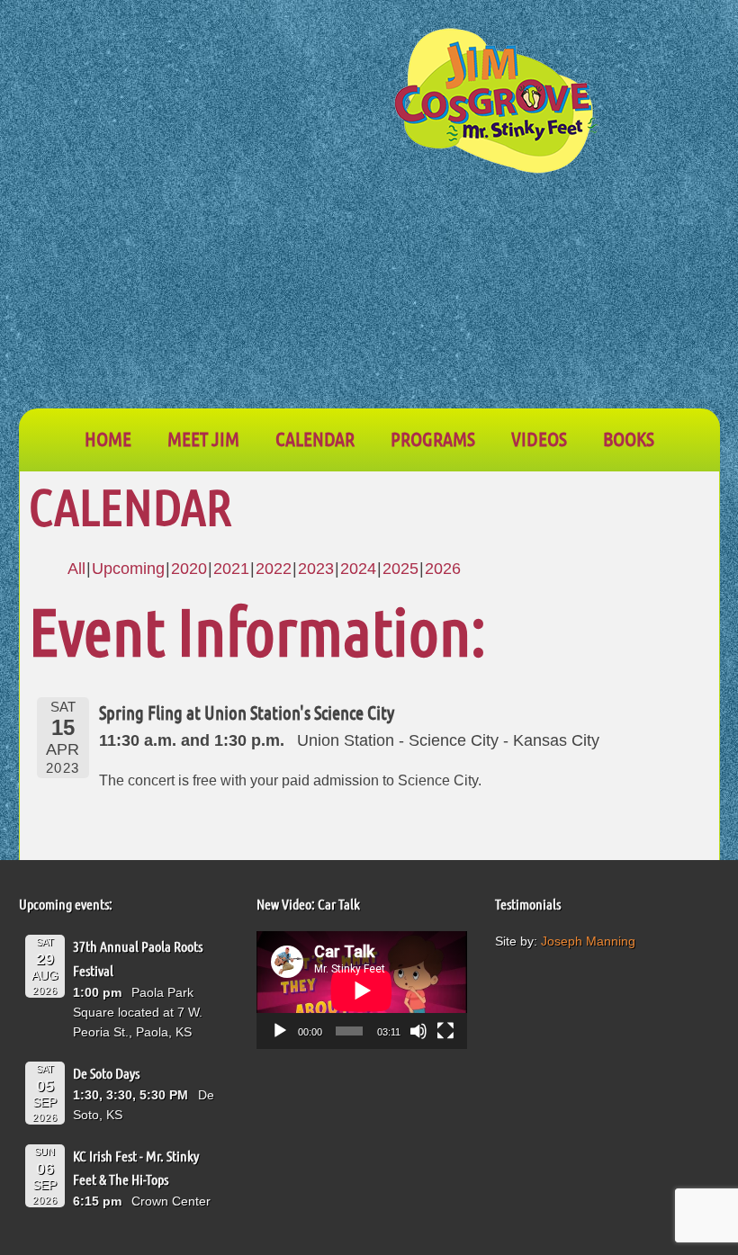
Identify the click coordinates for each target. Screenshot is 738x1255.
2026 (443, 569)
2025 (400, 569)
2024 (358, 569)
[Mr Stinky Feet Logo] (496, 103)
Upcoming (128, 569)
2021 (231, 569)
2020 (189, 569)
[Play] (280, 1031)
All (77, 569)
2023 (316, 569)
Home (108, 438)
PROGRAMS (433, 438)
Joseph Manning (588, 941)
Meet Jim (203, 438)
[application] (361, 990)
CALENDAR (315, 438)
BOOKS (628, 438)
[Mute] (419, 1031)
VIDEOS (539, 438)
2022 (274, 569)
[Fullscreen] (445, 1031)
